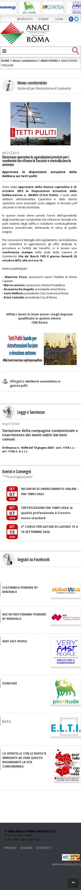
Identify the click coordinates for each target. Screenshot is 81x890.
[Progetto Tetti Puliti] (39, 364)
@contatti (25, 19)
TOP (73, 882)
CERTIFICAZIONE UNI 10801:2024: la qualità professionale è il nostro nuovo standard (47, 513)
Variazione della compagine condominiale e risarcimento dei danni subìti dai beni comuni (40, 435)
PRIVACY (10, 848)
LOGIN (59, 19)
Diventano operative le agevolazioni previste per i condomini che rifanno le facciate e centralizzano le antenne (36, 160)
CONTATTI (43, 848)
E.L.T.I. (6, 721)
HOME (5, 61)
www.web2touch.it (66, 864)
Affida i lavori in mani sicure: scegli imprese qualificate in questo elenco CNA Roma (39, 318)
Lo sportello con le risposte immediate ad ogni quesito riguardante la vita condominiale (24, 759)
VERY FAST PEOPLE (14, 641)
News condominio (25, 61)
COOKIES (26, 848)
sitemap (43, 19)
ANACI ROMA (49, 61)
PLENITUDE (9, 683)
